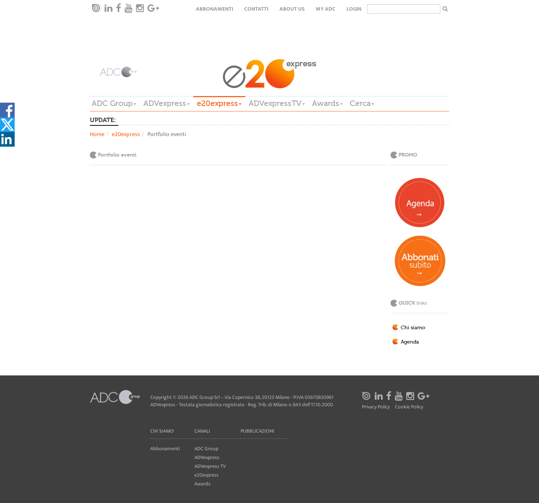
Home (97, 134)
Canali (202, 431)
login (354, 9)
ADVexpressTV (275, 103)
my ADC (326, 9)
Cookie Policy (409, 407)
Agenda (410, 342)
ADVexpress (164, 103)
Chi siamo (413, 328)
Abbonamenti (214, 9)
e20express (217, 103)
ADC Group (112, 103)
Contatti (256, 9)
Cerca (360, 103)
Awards (325, 103)
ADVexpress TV (210, 466)
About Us (292, 9)
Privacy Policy (376, 407)
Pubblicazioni (257, 431)
